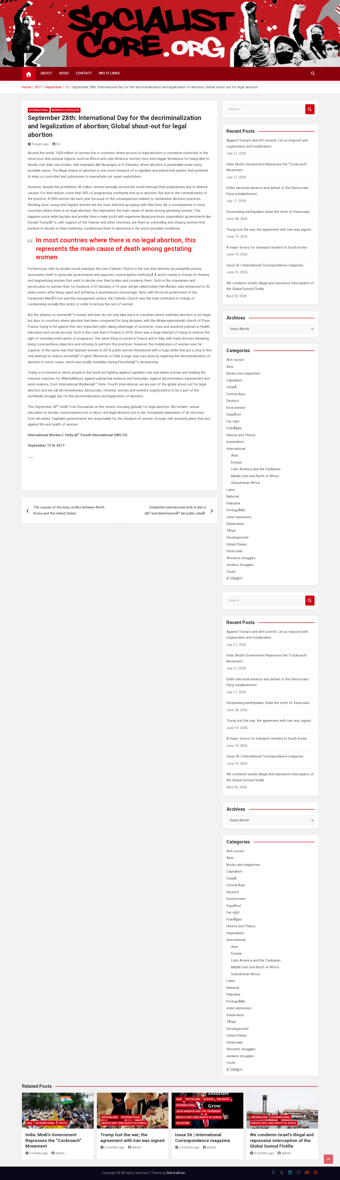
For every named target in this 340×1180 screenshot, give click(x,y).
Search (310, 109)
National (232, 496)
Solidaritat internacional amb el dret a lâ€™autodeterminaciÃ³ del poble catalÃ (175, 510)
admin (60, 1153)
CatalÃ (232, 387)
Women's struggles (65, 110)
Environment (235, 408)
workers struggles (240, 565)
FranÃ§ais (234, 428)
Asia (229, 367)
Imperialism (235, 442)
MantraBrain (176, 1173)
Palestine (233, 503)
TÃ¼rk (231, 531)
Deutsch (232, 401)
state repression (238, 517)
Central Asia (235, 394)
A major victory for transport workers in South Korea (266, 247)
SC (58, 144)
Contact (84, 73)
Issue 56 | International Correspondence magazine (264, 265)
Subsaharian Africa (245, 483)
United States (236, 544)
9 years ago (40, 144)
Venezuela (234, 551)
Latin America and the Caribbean (256, 469)
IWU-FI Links (109, 73)
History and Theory (240, 435)
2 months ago (114, 1147)
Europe (236, 462)
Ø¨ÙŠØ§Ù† (234, 578)
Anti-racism (235, 360)
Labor (230, 490)
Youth (230, 572)
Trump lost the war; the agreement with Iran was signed (268, 229)
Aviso (64, 73)
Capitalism (234, 380)
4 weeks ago (39, 1153)
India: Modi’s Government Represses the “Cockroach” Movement (53, 1140)
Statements (235, 524)
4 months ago (264, 1153)
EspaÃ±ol (233, 414)
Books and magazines (243, 373)
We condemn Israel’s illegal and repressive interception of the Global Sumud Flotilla (282, 1140)
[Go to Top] (328, 1159)
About (46, 73)
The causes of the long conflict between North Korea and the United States (69, 510)
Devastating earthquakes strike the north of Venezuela (267, 212)
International (38, 110)
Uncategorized (237, 537)
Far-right (232, 421)
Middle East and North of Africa (255, 476)
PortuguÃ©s (235, 510)
